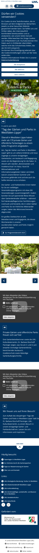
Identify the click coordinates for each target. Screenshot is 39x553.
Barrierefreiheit (12, 544)
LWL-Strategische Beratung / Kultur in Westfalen (20, 481)
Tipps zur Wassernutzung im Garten (16, 467)
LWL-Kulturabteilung (11, 488)
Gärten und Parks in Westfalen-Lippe (11, 1)
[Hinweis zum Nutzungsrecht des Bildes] (37, 81)
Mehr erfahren (19, 75)
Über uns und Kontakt (12, 470)
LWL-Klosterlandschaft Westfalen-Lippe (17, 485)
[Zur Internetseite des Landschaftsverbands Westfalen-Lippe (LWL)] (35, 2)
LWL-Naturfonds (9, 501)
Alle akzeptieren (19, 65)
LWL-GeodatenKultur (11, 497)
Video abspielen (9, 317)
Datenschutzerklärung (10, 60)
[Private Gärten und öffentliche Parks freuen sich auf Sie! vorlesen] (5, 327)
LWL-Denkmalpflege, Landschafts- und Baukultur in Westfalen (20, 493)
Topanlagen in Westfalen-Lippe (14, 459)
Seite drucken (14, 551)
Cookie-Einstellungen (27, 544)
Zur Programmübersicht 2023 (15, 233)
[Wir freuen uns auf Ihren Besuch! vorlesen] (5, 406)
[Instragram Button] (8, 505)
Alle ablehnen (19, 70)
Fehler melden (27, 551)
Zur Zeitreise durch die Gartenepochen (17, 463)
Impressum (29, 547)
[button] (19, 98)
